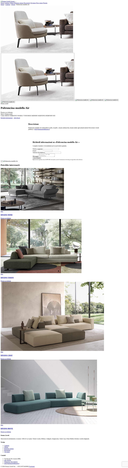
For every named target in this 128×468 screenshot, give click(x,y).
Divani (13, 4)
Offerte (12, 3)
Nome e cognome (37, 149)
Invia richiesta (36, 158)
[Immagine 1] (37, 77)
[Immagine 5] (8, 102)
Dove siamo (39, 3)
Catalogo (6, 3)
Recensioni (27, 3)
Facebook (32, 466)
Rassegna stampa (18, 3)
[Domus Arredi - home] (8, 1)
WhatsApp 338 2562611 (11, 462)
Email (34, 151)
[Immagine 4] (111, 100)
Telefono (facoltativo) (38, 152)
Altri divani (17, 118)
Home (2, 3)
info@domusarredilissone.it (42, 129)
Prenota (45, 3)
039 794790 (7, 460)
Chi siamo (33, 3)
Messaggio (36, 156)
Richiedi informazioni (7, 118)
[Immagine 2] (82, 100)
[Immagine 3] (97, 100)
